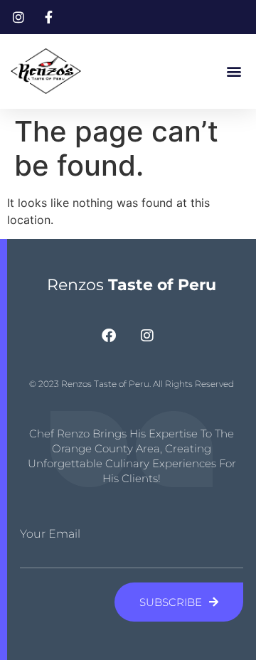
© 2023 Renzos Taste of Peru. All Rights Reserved (131, 383)
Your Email (50, 534)
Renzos (131, 284)
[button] (233, 70)
